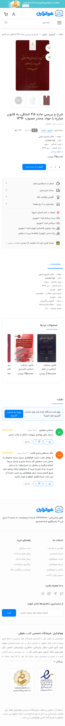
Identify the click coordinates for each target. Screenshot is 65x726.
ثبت (9, 613)
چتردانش (37, 647)
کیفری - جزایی (48, 34)
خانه (61, 34)
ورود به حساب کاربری (14, 414)
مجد (61, 647)
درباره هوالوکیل (56, 564)
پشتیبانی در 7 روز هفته (43, 204)
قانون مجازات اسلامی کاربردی (26, 367)
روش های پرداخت (22, 553)
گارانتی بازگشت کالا (45, 197)
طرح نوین (59, 652)
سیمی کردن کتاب (54, 575)
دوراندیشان (18, 647)
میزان (4, 643)
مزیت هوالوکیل (56, 559)
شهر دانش (37, 652)
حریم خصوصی (56, 553)
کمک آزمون (48, 652)
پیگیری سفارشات (22, 564)
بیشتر (59, 661)
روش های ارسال (23, 559)
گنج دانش (53, 647)
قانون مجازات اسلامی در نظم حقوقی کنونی (49, 367)
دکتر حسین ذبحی (46, 136)
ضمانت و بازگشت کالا (20, 569)
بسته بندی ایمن (47, 190)
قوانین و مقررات (55, 548)
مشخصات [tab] (55, 264)
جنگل (45, 647)
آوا (31, 652)
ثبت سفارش (25, 548)
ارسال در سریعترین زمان (43, 183)
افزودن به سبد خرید (34, 166)
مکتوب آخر (7, 647)
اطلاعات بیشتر (14, 243)
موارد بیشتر (56, 151)
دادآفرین (28, 647)
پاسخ (27, 441)
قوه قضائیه (50, 140)
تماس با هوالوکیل (55, 569)
